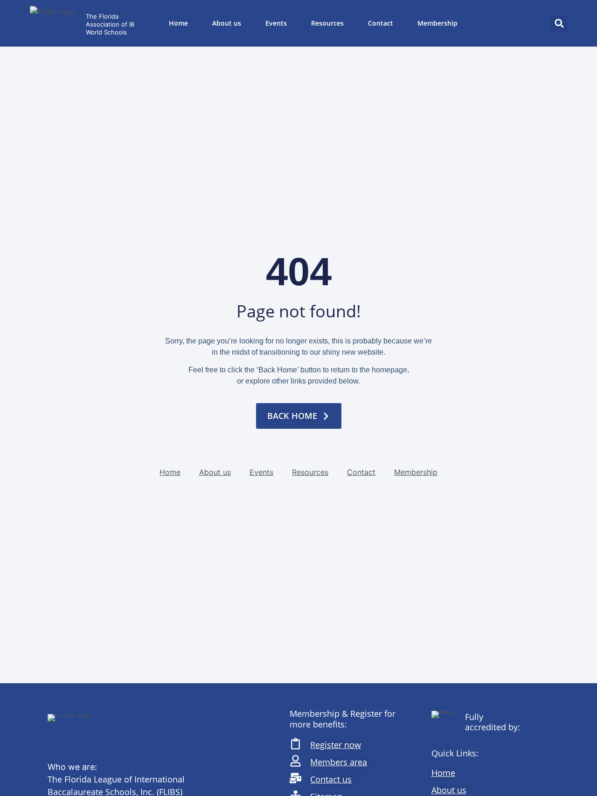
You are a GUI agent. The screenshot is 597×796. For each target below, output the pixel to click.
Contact (380, 23)
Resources (327, 23)
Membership (437, 23)
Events (276, 23)
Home (178, 23)
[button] (559, 23)
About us (226, 23)
